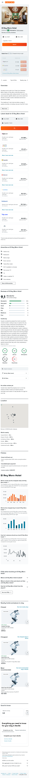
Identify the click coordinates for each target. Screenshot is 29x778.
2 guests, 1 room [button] (7, 40)
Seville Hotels (14, 774)
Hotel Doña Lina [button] (5, 657)
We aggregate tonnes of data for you (11, 763)
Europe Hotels (15, 773)
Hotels (9, 773)
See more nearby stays (22, 607)
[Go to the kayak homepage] (9, 2)
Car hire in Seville (8, 739)
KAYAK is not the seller (8, 760)
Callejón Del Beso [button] (5, 626)
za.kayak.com (3, 773)
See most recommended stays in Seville (22, 668)
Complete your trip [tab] (8, 730)
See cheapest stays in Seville (23, 637)
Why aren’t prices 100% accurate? (11, 766)
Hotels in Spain (23, 773)
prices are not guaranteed (7, 756)
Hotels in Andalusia (6, 774)
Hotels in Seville (7, 741)
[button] (2, 2)
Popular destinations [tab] (20, 730)
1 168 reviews (19, 30)
